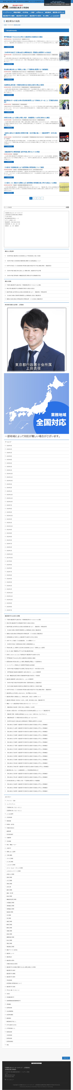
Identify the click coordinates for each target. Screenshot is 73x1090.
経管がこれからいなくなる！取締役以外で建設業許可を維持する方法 (23, 654)
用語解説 (9, 1004)
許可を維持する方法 (37, 169)
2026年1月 (9, 452)
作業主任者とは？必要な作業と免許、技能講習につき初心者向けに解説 (27, 117)
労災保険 (9, 841)
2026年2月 (9, 449)
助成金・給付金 (10, 824)
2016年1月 (9, 589)
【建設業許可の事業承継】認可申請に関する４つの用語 (22, 152)
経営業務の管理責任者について (25, 169)
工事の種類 (9, 855)
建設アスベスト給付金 (12, 950)
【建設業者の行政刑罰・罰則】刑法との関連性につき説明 (20, 707)
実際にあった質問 (11, 851)
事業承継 (15, 154)
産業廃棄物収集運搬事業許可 (14, 1000)
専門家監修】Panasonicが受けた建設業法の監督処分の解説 (23, 37)
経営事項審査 (10, 1014)
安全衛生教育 (39, 71)
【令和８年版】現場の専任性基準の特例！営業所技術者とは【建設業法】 (24, 682)
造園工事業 (9, 931)
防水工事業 (9, 940)
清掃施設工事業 (10, 909)
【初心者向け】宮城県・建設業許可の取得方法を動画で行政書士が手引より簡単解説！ (27, 735)
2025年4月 (9, 463)
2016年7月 (9, 571)
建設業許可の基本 (11, 976)
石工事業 (9, 915)
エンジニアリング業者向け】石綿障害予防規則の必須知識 (20, 665)
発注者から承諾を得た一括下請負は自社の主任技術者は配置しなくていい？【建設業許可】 (28, 710)
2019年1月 (9, 550)
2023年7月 (9, 505)
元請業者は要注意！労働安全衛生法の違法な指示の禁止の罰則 (24, 85)
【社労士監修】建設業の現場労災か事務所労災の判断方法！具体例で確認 (24, 686)
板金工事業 (9, 896)
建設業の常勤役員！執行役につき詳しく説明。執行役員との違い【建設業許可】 (26, 700)
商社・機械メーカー (11, 844)
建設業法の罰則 (10, 960)
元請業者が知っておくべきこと (14, 810)
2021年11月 (10, 526)
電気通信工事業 (10, 946)
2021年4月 (9, 540)
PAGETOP (66, 1058)
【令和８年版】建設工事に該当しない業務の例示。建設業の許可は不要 (24, 270)
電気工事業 (9, 943)
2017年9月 (9, 561)
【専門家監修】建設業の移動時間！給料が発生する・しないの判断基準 (24, 672)
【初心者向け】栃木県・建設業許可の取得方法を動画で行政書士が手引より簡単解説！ (27, 752)
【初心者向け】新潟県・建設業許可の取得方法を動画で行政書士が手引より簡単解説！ (27, 773)
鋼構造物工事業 (10, 937)
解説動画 (9, 1018)
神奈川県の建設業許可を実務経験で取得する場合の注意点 (20, 288)
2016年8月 (9, 568)
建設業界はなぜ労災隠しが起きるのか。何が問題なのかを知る (22, 693)
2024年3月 (9, 484)
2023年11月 (10, 498)
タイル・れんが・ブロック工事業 (15, 868)
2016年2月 (9, 585)
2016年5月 (9, 578)
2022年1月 (9, 522)
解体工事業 (9, 924)
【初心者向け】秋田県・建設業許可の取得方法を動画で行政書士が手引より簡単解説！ (27, 731)
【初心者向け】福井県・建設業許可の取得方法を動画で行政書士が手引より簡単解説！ (27, 784)
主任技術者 (9, 817)
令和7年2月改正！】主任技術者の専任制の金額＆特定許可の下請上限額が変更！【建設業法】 (29, 265)
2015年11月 (10, 596)
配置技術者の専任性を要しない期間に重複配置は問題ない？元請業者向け (24, 661)
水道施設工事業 (10, 902)
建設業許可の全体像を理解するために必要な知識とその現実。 (22, 967)
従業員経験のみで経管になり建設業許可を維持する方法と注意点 (22, 637)
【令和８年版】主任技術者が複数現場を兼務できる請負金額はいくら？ (24, 260)
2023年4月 (9, 512)
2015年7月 (9, 610)
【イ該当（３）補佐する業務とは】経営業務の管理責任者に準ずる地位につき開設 (30, 183)
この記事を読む (9, 46)
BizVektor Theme (36, 1086)
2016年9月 (9, 564)
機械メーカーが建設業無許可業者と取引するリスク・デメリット (22, 703)
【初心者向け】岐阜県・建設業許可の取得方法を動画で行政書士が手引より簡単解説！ (27, 791)
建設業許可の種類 (11, 973)
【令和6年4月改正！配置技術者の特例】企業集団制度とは (21, 644)
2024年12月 (10, 473)
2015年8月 (9, 606)
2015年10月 (10, 599)
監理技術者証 (10, 1041)
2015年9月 (9, 603)
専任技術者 (9, 980)
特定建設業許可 (10, 997)
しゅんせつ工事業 (11, 864)
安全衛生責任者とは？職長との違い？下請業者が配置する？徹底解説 (26, 69)
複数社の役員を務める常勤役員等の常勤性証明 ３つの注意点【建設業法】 (25, 299)
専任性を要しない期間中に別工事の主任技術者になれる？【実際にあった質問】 (26, 647)
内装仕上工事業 (10, 874)
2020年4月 (9, 547)
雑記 (8, 1044)
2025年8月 (9, 459)
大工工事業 (9, 880)
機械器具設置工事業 (11, 899)
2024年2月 (9, 487)
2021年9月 (9, 529)
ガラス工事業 (10, 858)
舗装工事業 (9, 921)
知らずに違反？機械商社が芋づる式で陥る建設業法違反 (20, 651)
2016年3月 (9, 582)
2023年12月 (10, 494)
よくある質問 (25, 137)
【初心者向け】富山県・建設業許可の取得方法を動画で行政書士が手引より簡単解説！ (27, 777)
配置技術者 (9, 1032)
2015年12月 (10, 592)
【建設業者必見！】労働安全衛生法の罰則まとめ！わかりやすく (22, 717)
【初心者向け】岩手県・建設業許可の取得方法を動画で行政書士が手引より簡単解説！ (27, 738)
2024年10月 (10, 480)
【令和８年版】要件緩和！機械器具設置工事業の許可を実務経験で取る (24, 275)
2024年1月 (9, 491)
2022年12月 (10, 515)
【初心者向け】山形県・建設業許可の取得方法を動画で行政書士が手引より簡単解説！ (27, 728)
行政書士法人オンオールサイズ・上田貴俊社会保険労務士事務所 (34, 1084)
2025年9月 (9, 456)
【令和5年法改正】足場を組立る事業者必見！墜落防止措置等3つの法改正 (27, 52)
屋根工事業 (9, 883)
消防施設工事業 (10, 905)
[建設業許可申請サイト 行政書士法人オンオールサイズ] (15, 5)
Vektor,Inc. (44, 1086)
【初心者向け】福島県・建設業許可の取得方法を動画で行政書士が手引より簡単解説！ (27, 724)
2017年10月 (10, 557)
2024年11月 (10, 477)
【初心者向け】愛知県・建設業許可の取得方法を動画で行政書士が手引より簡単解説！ (27, 787)
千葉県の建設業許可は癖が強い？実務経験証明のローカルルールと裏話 (24, 285)
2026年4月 (9, 445)
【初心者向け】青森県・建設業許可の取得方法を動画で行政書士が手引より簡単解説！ (27, 742)
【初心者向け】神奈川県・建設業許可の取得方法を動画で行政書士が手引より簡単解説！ (28, 766)
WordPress (28, 1086)
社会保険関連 (10, 1011)
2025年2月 (9, 466)
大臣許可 (9, 848)
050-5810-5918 (58, 3)
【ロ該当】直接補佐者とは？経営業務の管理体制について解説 (24, 167)
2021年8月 (9, 533)
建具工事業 (9, 890)
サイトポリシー (36, 1063)
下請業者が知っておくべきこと (43, 54)
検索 (67, 207)
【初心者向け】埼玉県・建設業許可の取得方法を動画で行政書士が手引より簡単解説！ (27, 749)
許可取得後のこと (11, 1028)
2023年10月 (10, 501)
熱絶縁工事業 (10, 912)
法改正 (8, 138)
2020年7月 (9, 543)
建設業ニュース (25, 39)
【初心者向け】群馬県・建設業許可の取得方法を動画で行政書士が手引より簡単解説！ (27, 756)
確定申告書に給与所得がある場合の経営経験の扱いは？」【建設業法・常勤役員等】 (27, 292)
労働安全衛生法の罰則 (35, 87)
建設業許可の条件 (11, 970)
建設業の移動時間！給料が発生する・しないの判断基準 (20, 679)
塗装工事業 (9, 877)
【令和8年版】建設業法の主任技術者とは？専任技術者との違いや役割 (23, 255)
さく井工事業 (10, 861)
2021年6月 (9, 536)
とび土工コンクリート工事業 (28, 54)
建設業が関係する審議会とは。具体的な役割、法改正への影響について (24, 696)
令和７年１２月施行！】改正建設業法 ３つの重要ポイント (21, 640)
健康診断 (9, 831)
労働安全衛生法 (31, 71)
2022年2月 (9, 519)
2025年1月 (9, 470)
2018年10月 (10, 554)
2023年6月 (9, 508)
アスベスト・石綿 (11, 800)
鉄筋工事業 (9, 934)
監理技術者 (9, 1007)
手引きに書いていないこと (13, 990)
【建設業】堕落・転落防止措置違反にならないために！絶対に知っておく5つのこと (27, 714)
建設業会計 (9, 957)
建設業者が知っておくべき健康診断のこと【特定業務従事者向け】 (23, 770)
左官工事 (9, 886)
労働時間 (9, 837)
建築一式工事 (10, 893)
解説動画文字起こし (11, 1021)
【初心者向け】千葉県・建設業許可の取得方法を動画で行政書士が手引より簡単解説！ (27, 745)
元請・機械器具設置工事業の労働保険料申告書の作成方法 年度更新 (23, 675)
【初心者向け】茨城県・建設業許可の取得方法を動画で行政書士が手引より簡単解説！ (27, 759)
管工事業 (9, 918)
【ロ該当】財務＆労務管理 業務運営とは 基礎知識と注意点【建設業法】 (24, 295)
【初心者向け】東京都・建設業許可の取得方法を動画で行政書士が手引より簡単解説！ (27, 763)
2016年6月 (9, 575)
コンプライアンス (17, 39)
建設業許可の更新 (11, 986)
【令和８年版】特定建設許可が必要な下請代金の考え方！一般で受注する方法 (25, 668)
